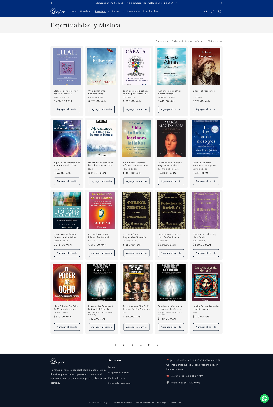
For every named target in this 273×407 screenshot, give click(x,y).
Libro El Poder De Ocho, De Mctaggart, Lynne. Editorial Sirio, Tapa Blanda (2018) (66, 308)
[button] (101, 11)
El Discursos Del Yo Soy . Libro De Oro (205, 236)
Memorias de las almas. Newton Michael (170, 92)
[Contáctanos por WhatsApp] (264, 398)
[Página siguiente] (157, 344)
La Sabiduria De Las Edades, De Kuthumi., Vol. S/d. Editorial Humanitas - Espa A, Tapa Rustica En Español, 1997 (101, 236)
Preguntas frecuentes (118, 372)
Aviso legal (161, 402)
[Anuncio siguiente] (222, 3)
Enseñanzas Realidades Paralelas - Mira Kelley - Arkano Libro (65, 236)
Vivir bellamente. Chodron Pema (97, 92)
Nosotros (112, 367)
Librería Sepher (103, 402)
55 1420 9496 (192, 383)
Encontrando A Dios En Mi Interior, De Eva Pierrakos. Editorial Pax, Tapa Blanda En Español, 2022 (136, 308)
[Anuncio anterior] (51, 3)
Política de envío (176, 402)
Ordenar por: (162, 41)
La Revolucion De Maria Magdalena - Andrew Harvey (170, 164)
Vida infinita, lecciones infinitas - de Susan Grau (135, 164)
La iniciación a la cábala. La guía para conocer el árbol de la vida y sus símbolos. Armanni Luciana (135, 92)
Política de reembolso (119, 383)
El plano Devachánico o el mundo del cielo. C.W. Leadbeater (67, 164)
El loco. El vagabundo (204, 90)
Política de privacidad (123, 402)
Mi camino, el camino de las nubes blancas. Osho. (101, 164)
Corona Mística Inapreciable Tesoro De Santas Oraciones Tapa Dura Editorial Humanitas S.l (135, 236)
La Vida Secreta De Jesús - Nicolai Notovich (206, 308)
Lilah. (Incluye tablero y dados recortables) (66, 92)
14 (149, 344)
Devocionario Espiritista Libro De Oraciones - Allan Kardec (169, 236)
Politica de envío (116, 378)
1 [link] (115, 345)
